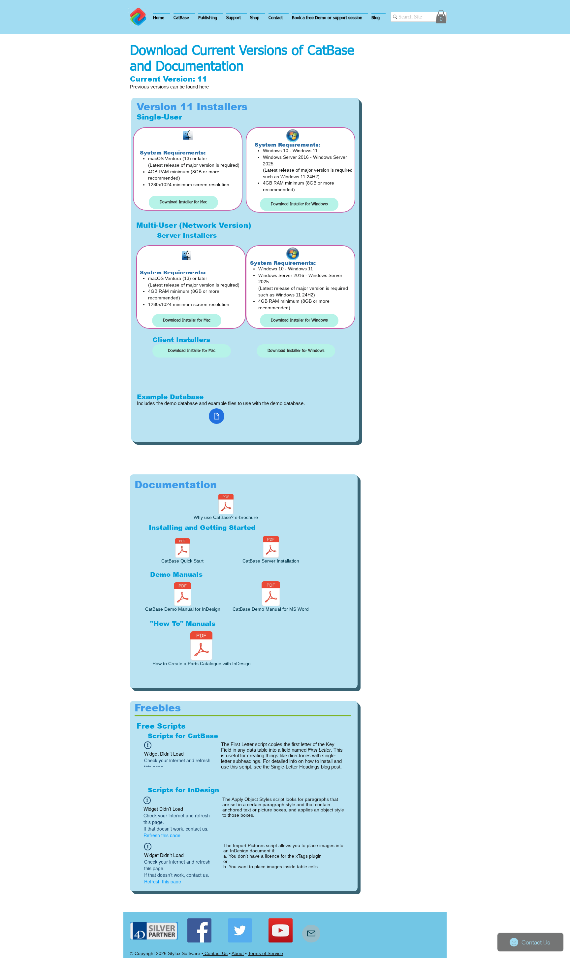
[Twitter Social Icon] (240, 930)
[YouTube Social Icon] (281, 930)
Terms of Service (265, 953)
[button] (184, 18)
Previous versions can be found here (169, 86)
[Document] (216, 416)
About (238, 953)
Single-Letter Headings (295, 767)
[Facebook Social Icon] (199, 930)
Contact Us (215, 953)
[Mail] (311, 933)
